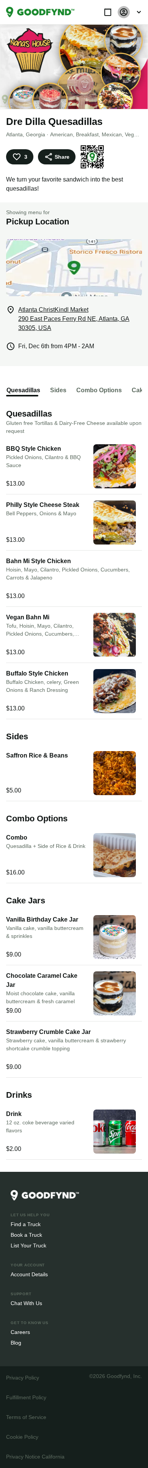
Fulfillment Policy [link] (26, 1397)
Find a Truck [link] (25, 1224)
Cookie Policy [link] (22, 1436)
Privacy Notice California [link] (35, 1456)
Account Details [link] (29, 1274)
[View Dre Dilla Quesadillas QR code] (91, 157)
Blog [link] (16, 1342)
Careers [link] (20, 1331)
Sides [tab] (55, 390)
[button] (108, 12)
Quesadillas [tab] (22, 390)
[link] (40, 12)
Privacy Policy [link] (22, 1377)
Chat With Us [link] (26, 1303)
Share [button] (61, 156)
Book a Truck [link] (26, 1234)
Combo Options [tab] (94, 390)
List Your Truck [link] (28, 1245)
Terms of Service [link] (25, 1417)
